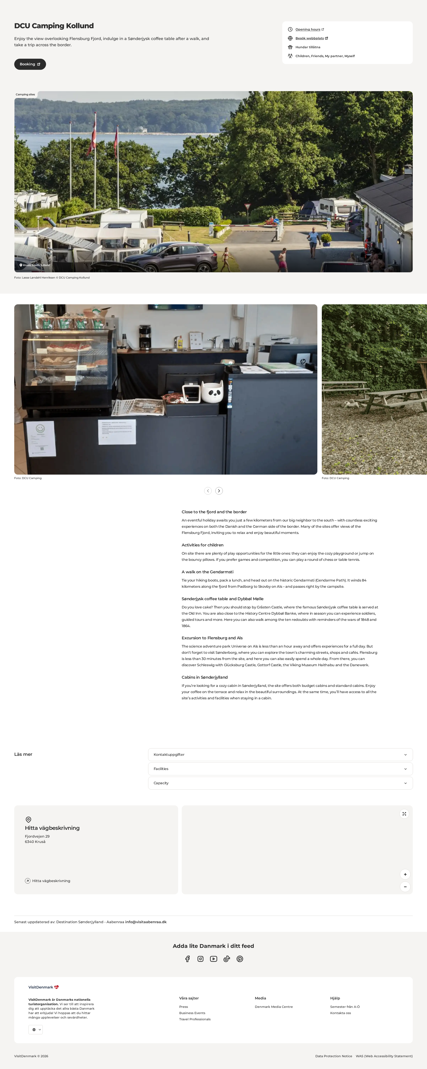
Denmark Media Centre (274, 1007)
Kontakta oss (340, 1013)
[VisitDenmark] (43, 987)
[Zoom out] (405, 886)
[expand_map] (404, 814)
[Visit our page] (200, 959)
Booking (27, 64)
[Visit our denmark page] (187, 959)
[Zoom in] (405, 874)
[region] (297, 849)
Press (183, 1007)
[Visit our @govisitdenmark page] (227, 959)
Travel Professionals (195, 1019)
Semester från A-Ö (345, 1007)
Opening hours (308, 29)
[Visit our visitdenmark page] (214, 959)
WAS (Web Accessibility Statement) (384, 1056)
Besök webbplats (310, 38)
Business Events (192, 1013)
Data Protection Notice (333, 1056)
